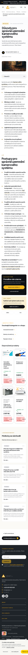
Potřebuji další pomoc (11, 538)
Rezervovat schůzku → (14, 287)
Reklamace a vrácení (6, 636)
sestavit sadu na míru (13, 269)
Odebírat (6, 561)
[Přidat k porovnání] (7, 350)
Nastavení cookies (15, 638)
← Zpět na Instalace (8, 533)
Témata (18, 11)
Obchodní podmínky (12, 633)
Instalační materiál (9, 329)
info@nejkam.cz (8, 590)
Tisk (20, 312)
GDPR (3, 638)
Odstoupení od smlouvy (18, 636)
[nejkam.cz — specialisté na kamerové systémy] (11, 7)
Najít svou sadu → (14, 306)
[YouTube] (6, 596)
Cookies (8, 638)
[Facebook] (3, 596)
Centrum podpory (10, 11)
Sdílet (7, 312)
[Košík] (25, 7)
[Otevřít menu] (3, 7)
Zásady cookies (10, 647)
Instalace (24, 11)
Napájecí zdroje (8, 339)
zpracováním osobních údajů (16, 564)
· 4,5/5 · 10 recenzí (6, 629)
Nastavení (5, 651)
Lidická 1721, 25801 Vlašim (10, 585)
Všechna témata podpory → (9, 440)
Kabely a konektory (9, 334)
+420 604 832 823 (14, 291)
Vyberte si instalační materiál (11, 266)
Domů (3, 11)
